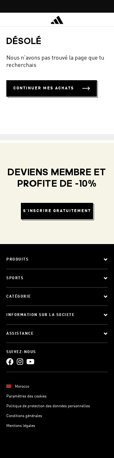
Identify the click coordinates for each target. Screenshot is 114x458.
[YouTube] (30, 361)
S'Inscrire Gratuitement (57, 211)
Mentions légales (20, 426)
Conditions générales (24, 416)
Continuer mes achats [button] (43, 88)
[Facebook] (9, 361)
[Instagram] (20, 361)
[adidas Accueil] (57, 20)
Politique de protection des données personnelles (48, 406)
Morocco (22, 387)
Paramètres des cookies (26, 396)
